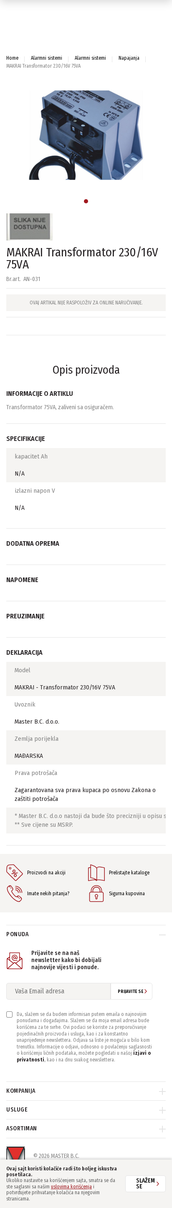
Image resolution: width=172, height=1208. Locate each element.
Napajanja (129, 58)
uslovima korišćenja (71, 1187)
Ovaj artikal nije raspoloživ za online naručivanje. (86, 303)
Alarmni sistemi (46, 58)
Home (12, 58)
